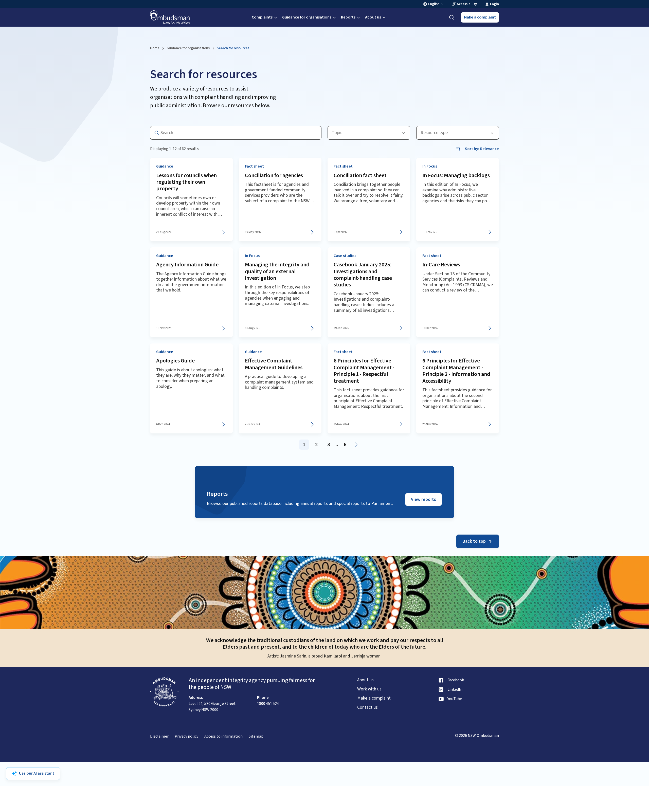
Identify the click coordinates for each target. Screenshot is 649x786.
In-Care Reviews (441, 265)
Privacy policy (186, 736)
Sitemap (256, 736)
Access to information (223, 736)
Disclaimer (159, 736)
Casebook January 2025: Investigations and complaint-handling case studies (363, 275)
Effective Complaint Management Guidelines (273, 364)
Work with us (369, 689)
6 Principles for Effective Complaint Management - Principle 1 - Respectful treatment (364, 371)
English (434, 4)
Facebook (455, 680)
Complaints (262, 17)
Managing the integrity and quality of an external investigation (277, 271)
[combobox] (369, 133)
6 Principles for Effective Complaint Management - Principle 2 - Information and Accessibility (456, 371)
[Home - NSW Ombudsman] (170, 17)
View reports (423, 499)
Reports (348, 17)
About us (373, 17)
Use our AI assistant (36, 773)
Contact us (367, 707)
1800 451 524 (268, 703)
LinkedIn (454, 689)
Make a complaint (480, 17)
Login (494, 4)
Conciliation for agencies (274, 175)
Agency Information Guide (187, 265)
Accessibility (467, 4)
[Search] (452, 17)
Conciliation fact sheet (360, 175)
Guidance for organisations (306, 17)
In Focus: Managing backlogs (456, 175)
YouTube (454, 699)
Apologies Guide (175, 361)
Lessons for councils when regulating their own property (186, 182)
